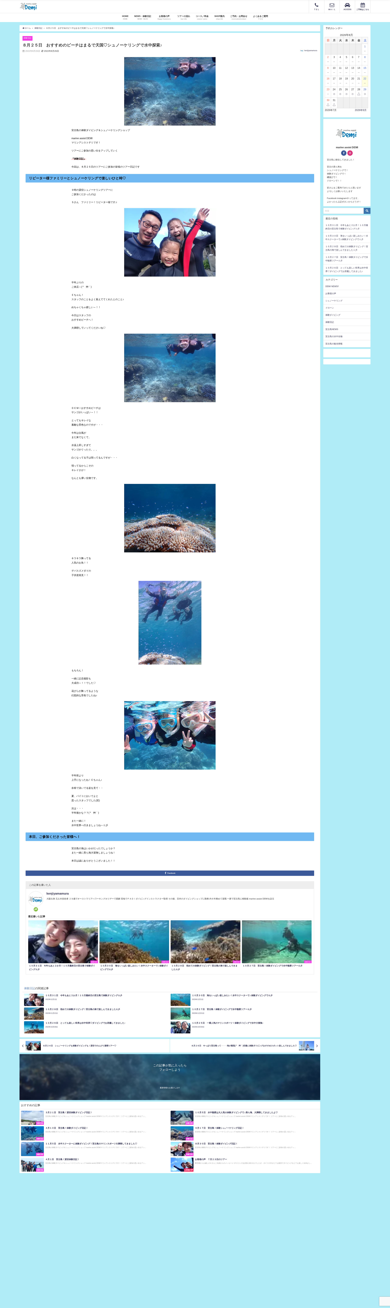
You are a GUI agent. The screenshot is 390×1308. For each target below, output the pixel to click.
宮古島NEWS (331, 329)
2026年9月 (361, 110)
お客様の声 (330, 293)
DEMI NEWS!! (332, 286)
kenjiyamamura (310, 50)
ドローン (329, 308)
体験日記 (27, 38)
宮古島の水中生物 (333, 336)
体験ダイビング (332, 315)
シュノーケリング (333, 301)
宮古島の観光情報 (333, 344)
